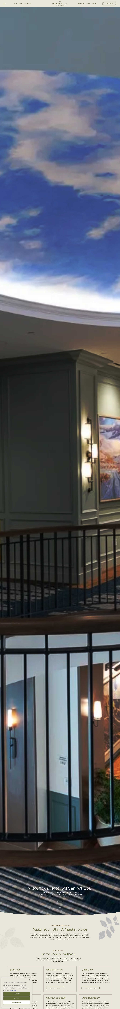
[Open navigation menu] (4, 3)
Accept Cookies (16, 993)
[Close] (30, 980)
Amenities (81, 3)
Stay (15, 3)
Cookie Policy (13, 990)
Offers (94, 3)
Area (88, 3)
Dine (20, 3)
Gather (26, 3)
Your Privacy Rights (16, 1002)
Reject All (16, 998)
